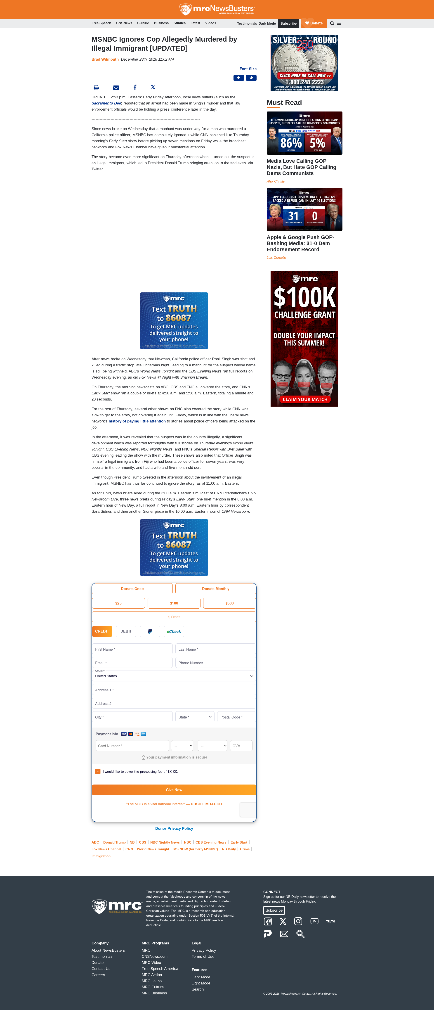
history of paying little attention (137, 421)
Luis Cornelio (276, 257)
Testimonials (247, 23)
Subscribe (289, 23)
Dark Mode (267, 23)
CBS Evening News (211, 842)
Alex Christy (276, 181)
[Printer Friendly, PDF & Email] (116, 88)
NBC (187, 842)
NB (132, 842)
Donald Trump (114, 842)
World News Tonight (153, 849)
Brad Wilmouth (105, 59)
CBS (142, 842)
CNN (129, 849)
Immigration (101, 856)
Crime (245, 849)
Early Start (239, 842)
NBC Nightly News (165, 842)
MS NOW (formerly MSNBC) (195, 849)
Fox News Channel (106, 849)
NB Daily (229, 849)
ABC (95, 842)
